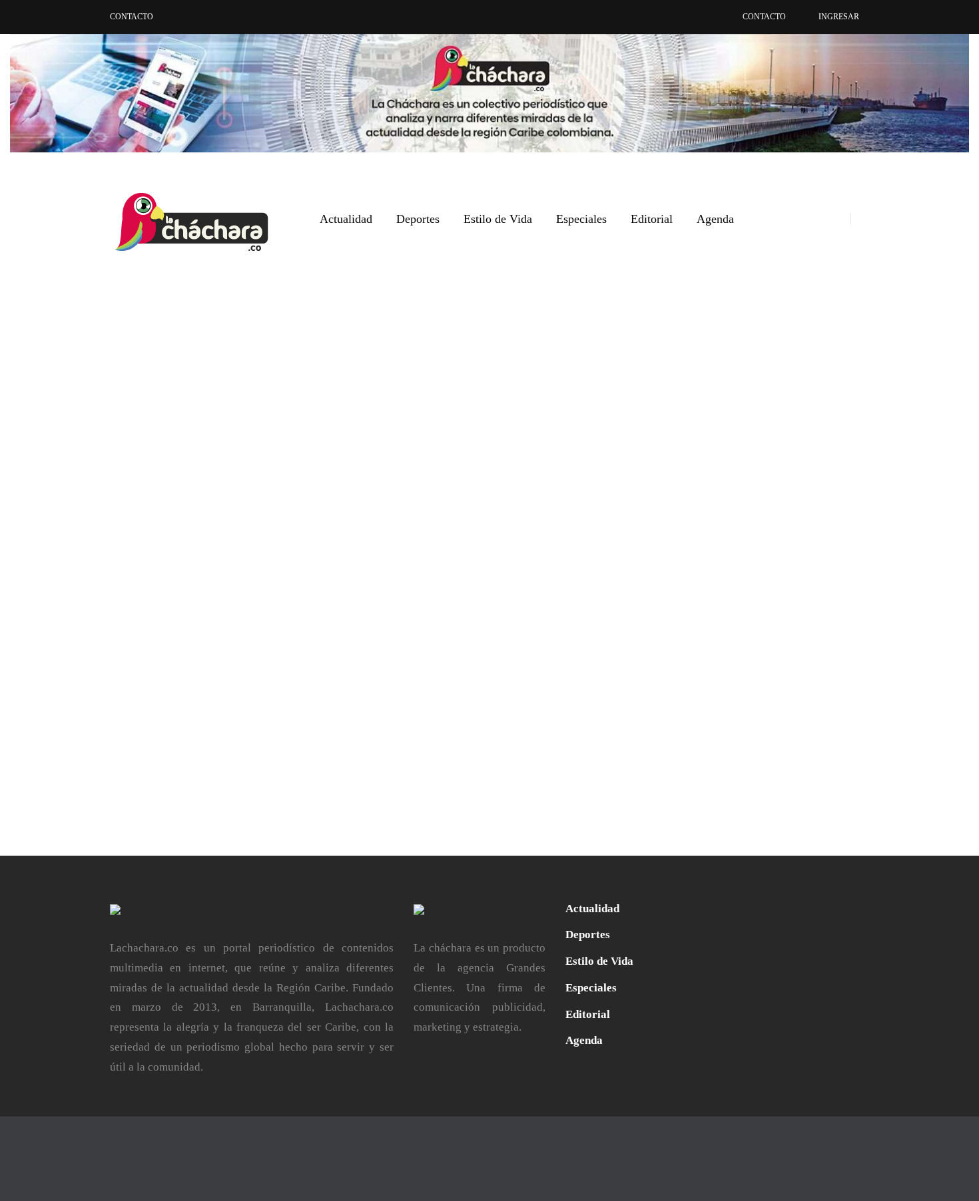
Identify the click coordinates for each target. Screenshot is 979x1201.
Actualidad (346, 219)
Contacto (131, 16)
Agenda (715, 219)
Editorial (652, 219)
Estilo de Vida (498, 219)
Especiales (581, 219)
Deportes (418, 219)
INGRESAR (838, 16)
